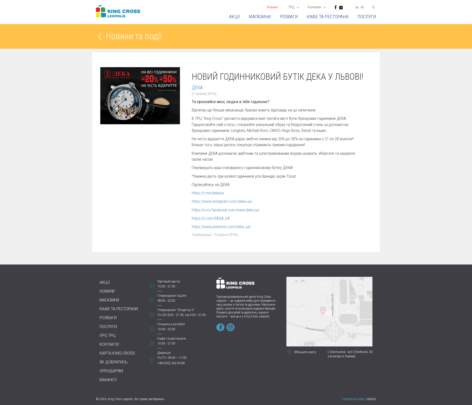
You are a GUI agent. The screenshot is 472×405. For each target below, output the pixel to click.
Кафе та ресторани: (172, 338)
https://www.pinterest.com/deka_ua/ (221, 226)
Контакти (109, 344)
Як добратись (114, 362)
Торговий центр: (169, 281)
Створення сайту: (354, 399)
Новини (272, 7)
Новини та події (134, 36)
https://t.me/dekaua (208, 192)
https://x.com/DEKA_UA (211, 218)
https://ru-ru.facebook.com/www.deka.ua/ (226, 209)
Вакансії (108, 379)
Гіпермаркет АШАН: (172, 295)
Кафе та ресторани (328, 16)
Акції (234, 16)
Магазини (260, 16)
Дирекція (164, 353)
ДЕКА (197, 88)
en (362, 7)
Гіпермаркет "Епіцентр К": (176, 310)
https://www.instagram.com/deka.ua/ (222, 201)
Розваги (289, 16)
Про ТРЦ (108, 335)
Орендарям (111, 371)
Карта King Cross (117, 353)
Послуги (366, 16)
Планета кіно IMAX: (171, 324)
